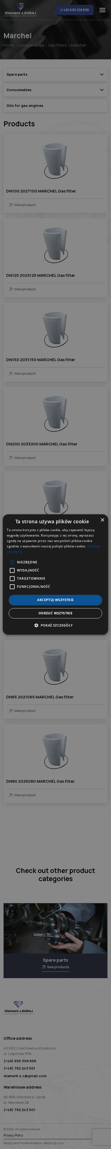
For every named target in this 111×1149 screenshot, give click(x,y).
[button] (55, 625)
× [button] (102, 520)
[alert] (55, 574)
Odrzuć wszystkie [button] (55, 613)
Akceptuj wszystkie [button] (55, 600)
